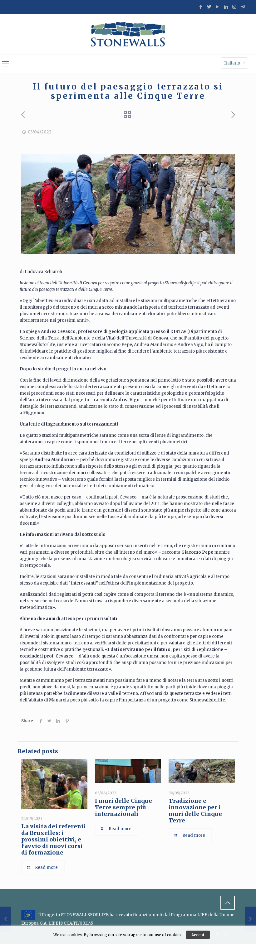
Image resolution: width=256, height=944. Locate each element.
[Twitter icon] (209, 7)
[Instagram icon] (234, 7)
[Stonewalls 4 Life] (128, 34)
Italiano (232, 63)
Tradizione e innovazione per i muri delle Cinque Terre (195, 810)
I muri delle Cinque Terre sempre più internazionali (123, 807)
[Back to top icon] (227, 903)
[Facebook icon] (200, 7)
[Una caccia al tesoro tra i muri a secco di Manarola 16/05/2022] (250, 919)
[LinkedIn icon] (226, 7)
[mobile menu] (5, 63)
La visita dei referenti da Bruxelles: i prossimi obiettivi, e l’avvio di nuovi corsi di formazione (53, 839)
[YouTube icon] (217, 7)
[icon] (242, 7)
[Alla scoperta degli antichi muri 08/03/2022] (5, 919)
